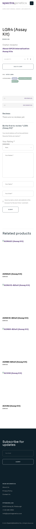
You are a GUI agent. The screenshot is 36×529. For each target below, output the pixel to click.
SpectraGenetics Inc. (14, 523)
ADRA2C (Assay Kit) (12, 274)
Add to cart (18, 66)
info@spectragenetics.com (12, 513)
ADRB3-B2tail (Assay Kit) (14, 362)
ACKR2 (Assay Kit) (11, 406)
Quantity (7, 59)
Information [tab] (27, 105)
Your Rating (8, 141)
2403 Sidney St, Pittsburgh (12, 506)
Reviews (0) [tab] (28, 98)
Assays (15, 78)
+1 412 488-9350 (8, 510)
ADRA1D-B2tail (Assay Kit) (15, 318)
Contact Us (6, 494)
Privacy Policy (7, 491)
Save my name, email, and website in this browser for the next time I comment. (17, 201)
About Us (5, 487)
